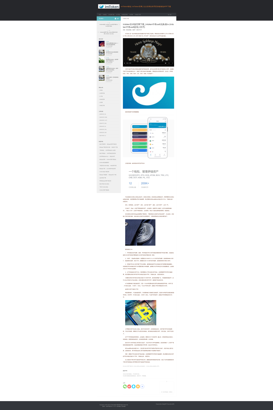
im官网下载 (111, 14)
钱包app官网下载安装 (112, 144)
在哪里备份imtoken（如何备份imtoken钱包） (112, 68)
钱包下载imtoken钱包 (104, 184)
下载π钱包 (102, 150)
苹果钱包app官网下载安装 (105, 180)
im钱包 (104, 14)
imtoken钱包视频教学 (104, 162)
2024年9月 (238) (103, 117)
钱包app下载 (102, 168)
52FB (173, 404)
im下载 (118, 14)
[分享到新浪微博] (129, 386)
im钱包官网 (124, 14)
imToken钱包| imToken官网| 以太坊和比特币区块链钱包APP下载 (146, 6)
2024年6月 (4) (103, 126)
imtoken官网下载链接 (104, 190)
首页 (100, 14)
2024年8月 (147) (103, 120)
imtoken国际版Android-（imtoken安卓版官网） (112, 43)
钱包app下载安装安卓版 (105, 147)
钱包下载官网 (103, 144)
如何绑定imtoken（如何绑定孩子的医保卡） (112, 60)
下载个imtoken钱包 (104, 187)
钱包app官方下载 (112, 174)
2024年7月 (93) (103, 123)
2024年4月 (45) (103, 129)
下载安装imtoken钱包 (104, 165)
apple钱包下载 (103, 177)
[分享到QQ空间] (138, 386)
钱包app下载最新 (103, 174)
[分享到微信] (125, 386)
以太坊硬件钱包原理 (111, 168)
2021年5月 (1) (103, 135)
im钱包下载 (138, 14)
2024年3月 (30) (103, 132)
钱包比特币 (112, 156)
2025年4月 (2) (103, 114)
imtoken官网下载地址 (111, 159)
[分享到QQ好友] (134, 386)
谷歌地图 (119, 406)
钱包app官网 (102, 159)
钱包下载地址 (103, 153)
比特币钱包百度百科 (111, 153)
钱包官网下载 (113, 165)
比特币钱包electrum (104, 156)
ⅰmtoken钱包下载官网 (104, 171)
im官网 (131, 14)
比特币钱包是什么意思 (111, 150)
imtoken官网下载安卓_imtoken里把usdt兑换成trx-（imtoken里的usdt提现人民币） (141, 366)
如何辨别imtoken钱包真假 (112, 52)
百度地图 (123, 406)
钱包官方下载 (115, 147)
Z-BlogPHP (164, 404)
